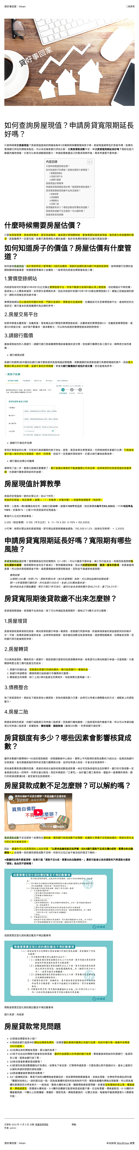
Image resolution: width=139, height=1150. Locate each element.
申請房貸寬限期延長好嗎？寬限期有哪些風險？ (69, 187)
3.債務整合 (54, 200)
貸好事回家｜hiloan (15, 6)
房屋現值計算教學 (54, 183)
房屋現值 (19, 266)
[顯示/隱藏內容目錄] (88, 162)
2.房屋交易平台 (56, 176)
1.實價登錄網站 (55, 173)
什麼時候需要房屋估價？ (58, 166)
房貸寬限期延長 (12, 561)
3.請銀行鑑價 (55, 180)
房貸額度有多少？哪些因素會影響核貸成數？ (67, 207)
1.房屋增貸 (53, 194)
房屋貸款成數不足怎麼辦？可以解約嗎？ (65, 211)
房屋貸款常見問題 (54, 214)
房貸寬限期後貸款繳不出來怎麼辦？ (63, 190)
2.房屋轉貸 (54, 197)
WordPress (123, 1143)
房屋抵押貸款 (41, 1124)
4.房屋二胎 (54, 204)
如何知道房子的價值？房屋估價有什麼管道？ (67, 170)
